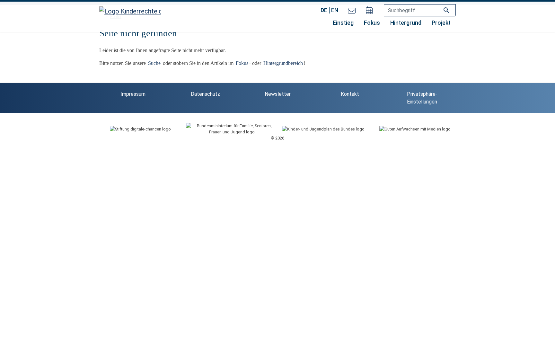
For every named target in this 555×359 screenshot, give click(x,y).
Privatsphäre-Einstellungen (422, 98)
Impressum (132, 94)
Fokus (242, 63)
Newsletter (278, 94)
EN (334, 10)
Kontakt (350, 94)
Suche (155, 63)
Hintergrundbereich (283, 63)
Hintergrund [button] (405, 22)
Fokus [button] (372, 22)
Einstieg (343, 22)
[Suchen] (446, 10)
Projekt (441, 22)
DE (324, 10)
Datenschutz (205, 94)
